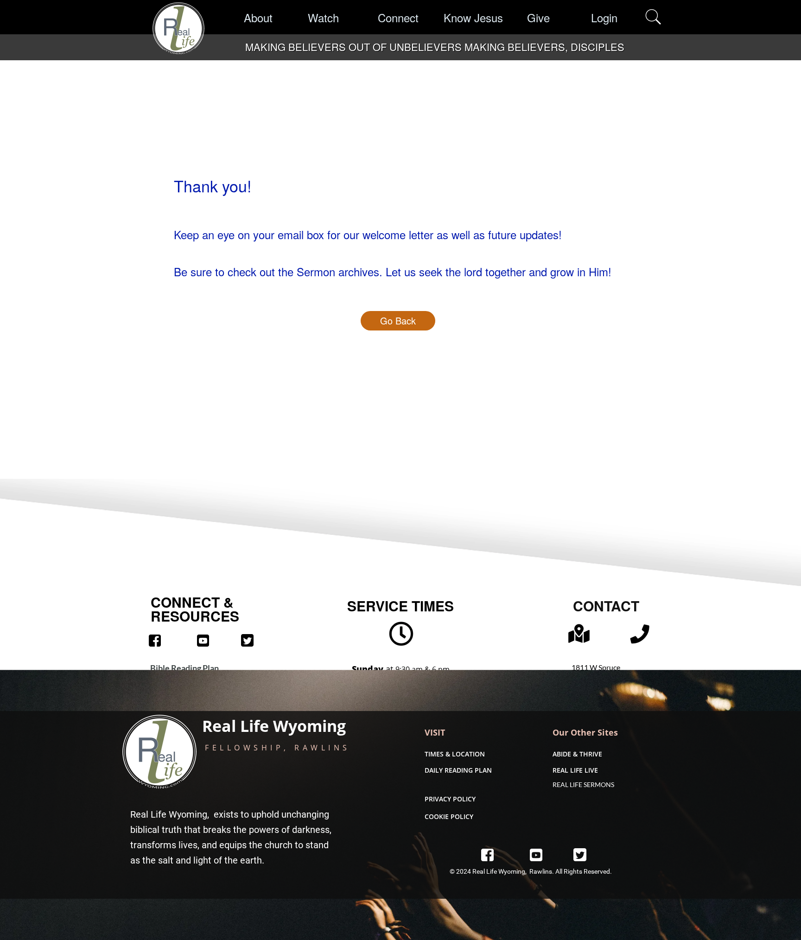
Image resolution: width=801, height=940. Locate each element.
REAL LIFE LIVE (575, 770)
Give (538, 17)
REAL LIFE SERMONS (583, 784)
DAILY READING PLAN (458, 770)
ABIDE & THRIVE (577, 753)
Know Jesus (473, 17)
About (258, 17)
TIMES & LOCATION (455, 753)
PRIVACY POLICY (450, 798)
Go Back (398, 320)
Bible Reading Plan (184, 668)
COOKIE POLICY (449, 816)
